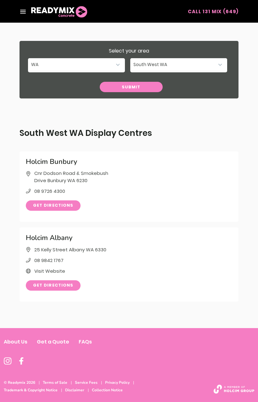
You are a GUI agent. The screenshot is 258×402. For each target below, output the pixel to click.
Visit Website (49, 271)
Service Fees (86, 382)
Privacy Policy (117, 382)
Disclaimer (74, 390)
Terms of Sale (55, 382)
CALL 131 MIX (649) (213, 11)
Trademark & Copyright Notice (31, 390)
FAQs (85, 341)
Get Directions (53, 205)
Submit (131, 87)
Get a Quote (53, 341)
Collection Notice (107, 390)
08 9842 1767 (49, 260)
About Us (15, 341)
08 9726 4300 (49, 191)
